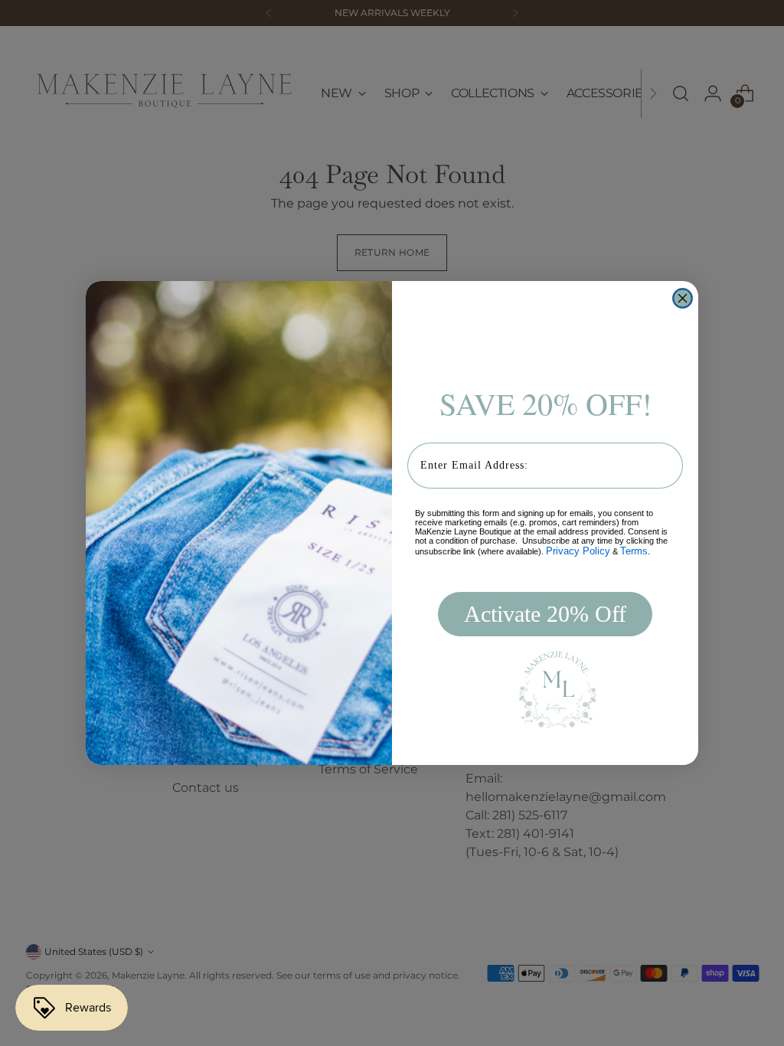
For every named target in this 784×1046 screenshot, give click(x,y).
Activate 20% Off (545, 613)
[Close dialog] (682, 298)
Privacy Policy (578, 551)
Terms (634, 551)
